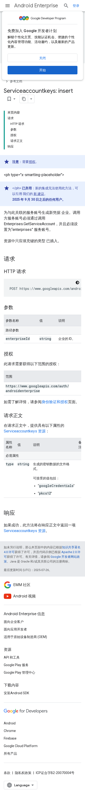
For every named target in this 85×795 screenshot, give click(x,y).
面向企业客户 (14, 622)
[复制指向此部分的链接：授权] (18, 354)
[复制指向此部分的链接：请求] (20, 259)
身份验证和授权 (55, 402)
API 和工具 (12, 657)
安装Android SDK (16, 693)
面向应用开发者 (15, 629)
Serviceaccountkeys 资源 (25, 431)
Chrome (10, 731)
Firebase (10, 738)
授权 (32, 162)
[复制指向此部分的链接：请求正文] (27, 416)
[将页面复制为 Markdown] (24, 99)
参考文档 (16, 81)
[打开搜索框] (66, 5)
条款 (7, 773)
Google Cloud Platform (21, 746)
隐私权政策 (23, 773)
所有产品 (10, 753)
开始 (42, 70)
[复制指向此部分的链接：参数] (18, 308)
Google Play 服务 (16, 665)
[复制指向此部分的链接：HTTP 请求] (30, 272)
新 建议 (39, 194)
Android (10, 723)
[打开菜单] (7, 5)
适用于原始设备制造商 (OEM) (25, 637)
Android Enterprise (36, 5)
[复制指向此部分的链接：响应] (20, 513)
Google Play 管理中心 (19, 672)
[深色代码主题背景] (77, 282)
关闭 (42, 58)
